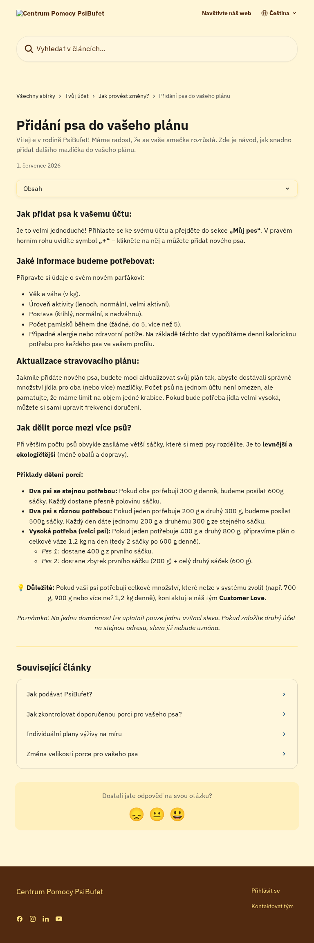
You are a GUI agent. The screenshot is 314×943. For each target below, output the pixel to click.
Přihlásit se (265, 890)
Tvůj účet (77, 96)
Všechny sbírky (35, 96)
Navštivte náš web (226, 13)
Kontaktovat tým (272, 906)
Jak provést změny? (124, 96)
